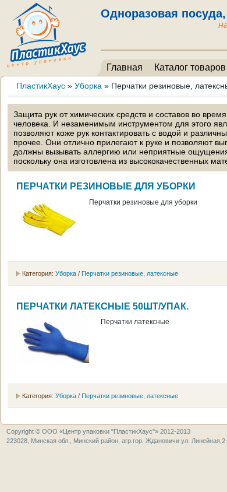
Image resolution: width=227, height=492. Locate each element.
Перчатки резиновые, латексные (129, 273)
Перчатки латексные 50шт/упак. (102, 306)
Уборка (65, 273)
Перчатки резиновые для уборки (106, 186)
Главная (125, 67)
